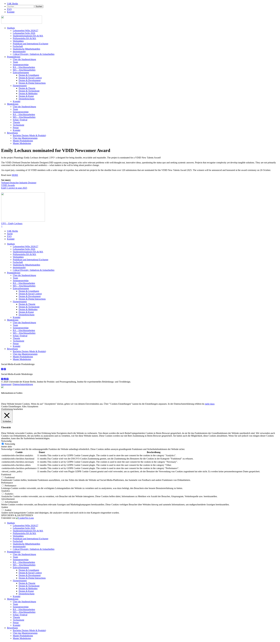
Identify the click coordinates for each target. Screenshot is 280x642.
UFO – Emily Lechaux (11, 223)
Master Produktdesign (23, 140)
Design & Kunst (26, 96)
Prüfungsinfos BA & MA (24, 38)
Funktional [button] (6, 474)
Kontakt (10, 12)
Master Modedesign (22, 143)
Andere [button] (4, 507)
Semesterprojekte (21, 64)
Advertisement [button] (8, 499)
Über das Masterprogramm (25, 138)
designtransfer (19, 51)
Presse (16, 127)
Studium (11, 28)
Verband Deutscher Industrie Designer (18, 182)
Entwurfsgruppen (21, 72)
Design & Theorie (27, 88)
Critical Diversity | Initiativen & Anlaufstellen (33, 54)
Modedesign (12, 104)
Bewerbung (12, 133)
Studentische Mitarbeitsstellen (26, 49)
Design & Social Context (30, 77)
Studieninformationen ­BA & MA (28, 36)
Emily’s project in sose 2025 (14, 188)
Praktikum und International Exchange (30, 43)
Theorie (16, 122)
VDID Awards (8, 185)
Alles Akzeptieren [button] (30, 406)
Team (15, 62)
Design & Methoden (28, 93)
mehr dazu (210, 404)
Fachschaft (18, 46)
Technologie (18, 125)
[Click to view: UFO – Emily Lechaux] (23, 221)
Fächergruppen (20, 85)
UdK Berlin (12, 3)
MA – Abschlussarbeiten (24, 70)
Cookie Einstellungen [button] (11, 406)
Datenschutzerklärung (23, 384)
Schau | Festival (20, 119)
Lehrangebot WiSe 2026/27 (25, 30)
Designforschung (26, 98)
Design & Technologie (29, 91)
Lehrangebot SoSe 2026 (24, 33)
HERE (15, 175)
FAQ (9, 9)
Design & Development (30, 80)
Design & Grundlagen (29, 75)
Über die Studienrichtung (24, 59)
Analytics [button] (5, 491)
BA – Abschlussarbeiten (24, 67)
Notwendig (10, 444)
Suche (10, 233)
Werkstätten (18, 41)
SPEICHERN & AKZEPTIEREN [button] (17, 515)
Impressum (6, 384)
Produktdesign (13, 57)
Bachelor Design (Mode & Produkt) (29, 135)
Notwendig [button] (6, 441)
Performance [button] (7, 482)
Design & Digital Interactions (32, 83)
